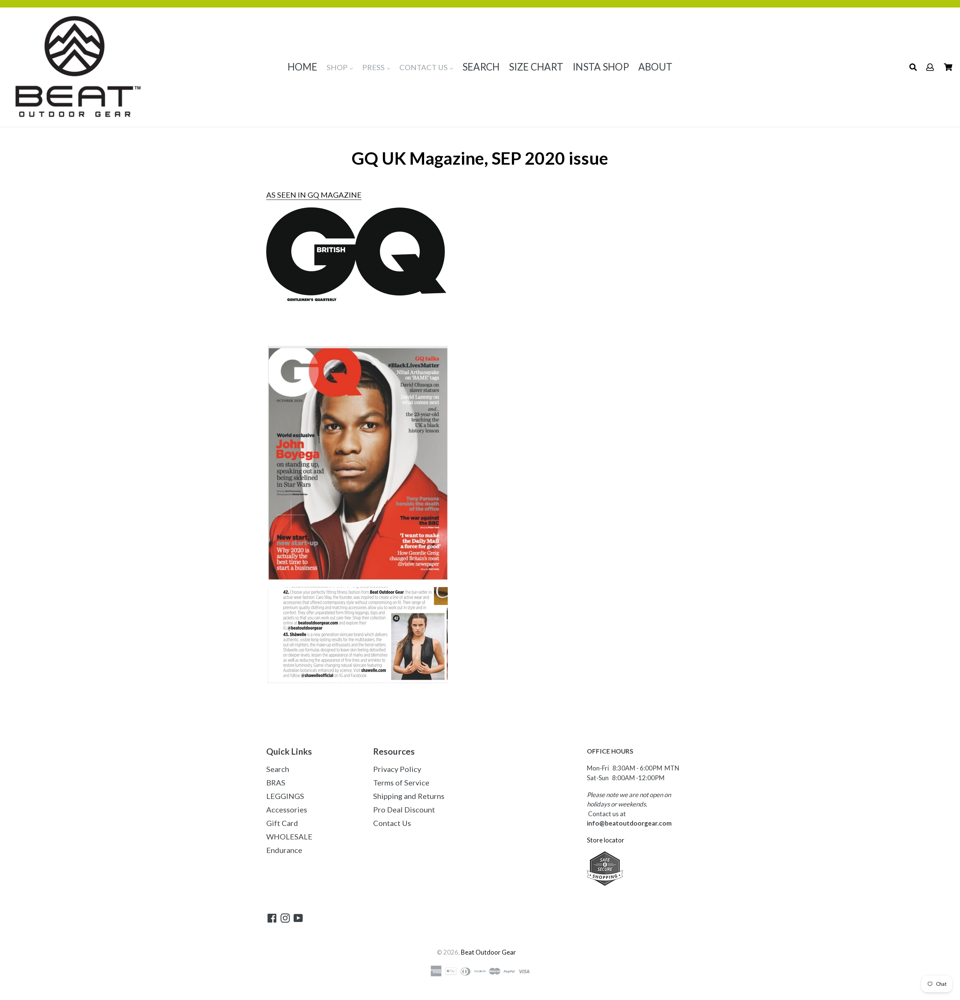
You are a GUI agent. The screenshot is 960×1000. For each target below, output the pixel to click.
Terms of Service (401, 782)
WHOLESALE (289, 836)
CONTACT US (424, 67)
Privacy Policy (397, 768)
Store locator (606, 840)
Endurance (284, 849)
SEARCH (481, 67)
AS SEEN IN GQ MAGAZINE (314, 194)
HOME (302, 67)
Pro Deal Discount (404, 809)
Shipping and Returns (408, 795)
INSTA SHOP (601, 67)
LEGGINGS (285, 795)
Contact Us (392, 822)
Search (277, 768)
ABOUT (655, 67)
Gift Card (282, 822)
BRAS (275, 782)
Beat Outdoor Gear (488, 952)
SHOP (338, 67)
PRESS (374, 67)
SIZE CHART (536, 67)
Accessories (286, 809)
